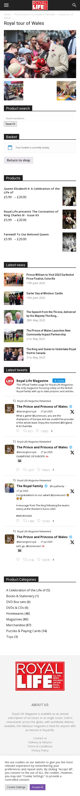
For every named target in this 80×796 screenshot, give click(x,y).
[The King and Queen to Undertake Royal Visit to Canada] (13, 354)
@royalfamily (57, 486)
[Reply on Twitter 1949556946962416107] (18, 430)
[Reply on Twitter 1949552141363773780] (18, 469)
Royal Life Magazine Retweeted (34, 401)
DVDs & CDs (15, 608)
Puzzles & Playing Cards (23, 631)
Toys (9, 637)
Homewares (15, 613)
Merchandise (15, 625)
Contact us (40, 738)
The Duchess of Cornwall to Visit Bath (34, 14)
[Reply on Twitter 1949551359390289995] (18, 520)
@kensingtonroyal (26, 411)
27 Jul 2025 (47, 411)
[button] (6, 5)
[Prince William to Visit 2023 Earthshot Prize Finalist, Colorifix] (13, 279)
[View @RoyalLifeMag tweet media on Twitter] (19, 460)
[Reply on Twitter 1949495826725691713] (18, 559)
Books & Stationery (20, 596)
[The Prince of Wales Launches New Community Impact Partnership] (13, 335)
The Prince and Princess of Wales (42, 406)
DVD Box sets (16, 602)
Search (10, 124)
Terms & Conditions (40, 746)
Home (7, 14)
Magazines (14, 619)
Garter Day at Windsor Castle (44, 293)
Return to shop (18, 160)
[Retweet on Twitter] (14, 400)
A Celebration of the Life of (26, 590)
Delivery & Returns (40, 742)
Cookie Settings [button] (16, 787)
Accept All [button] (37, 787)
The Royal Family (30, 486)
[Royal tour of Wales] (40, 77)
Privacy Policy (40, 750)
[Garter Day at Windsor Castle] (13, 298)
